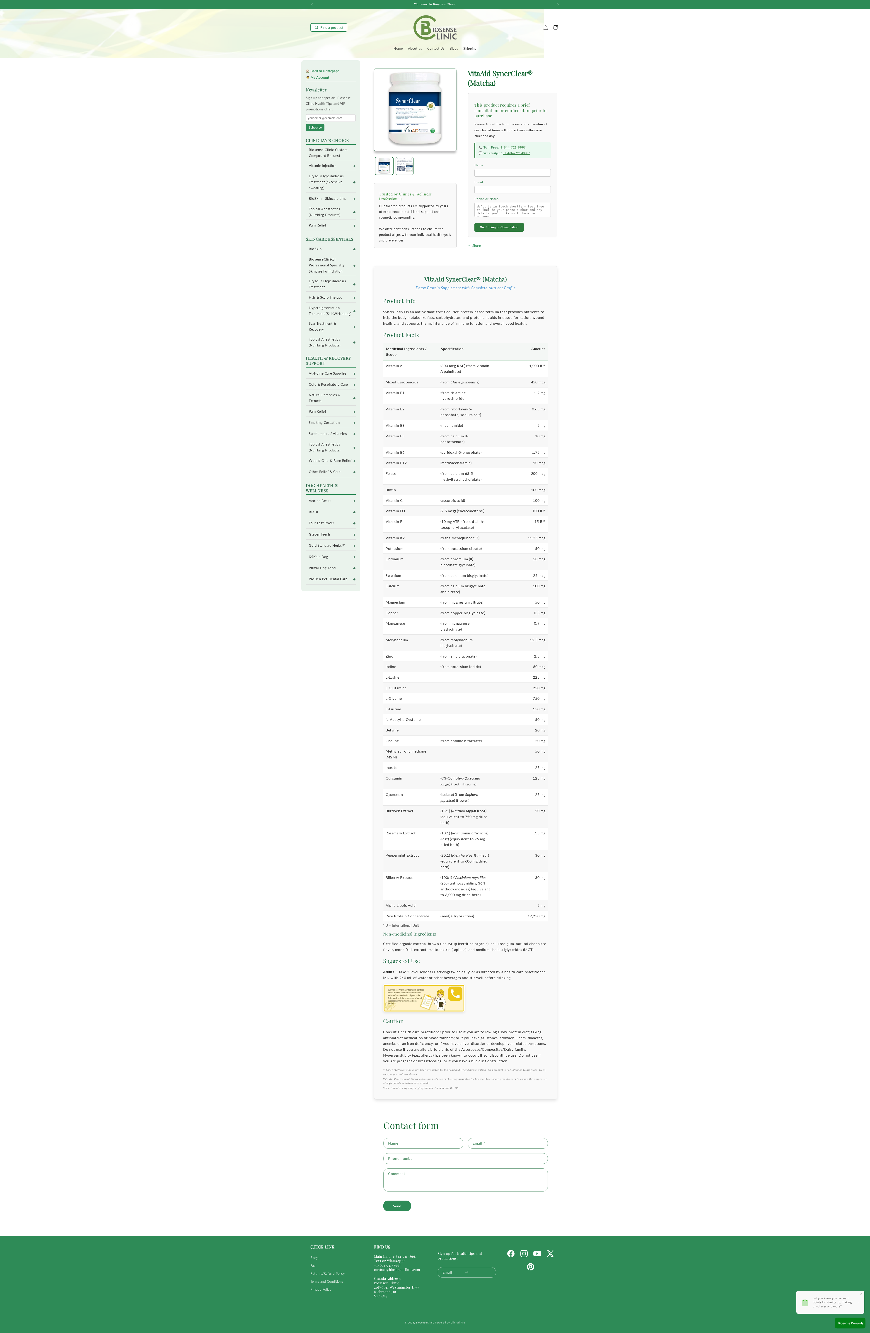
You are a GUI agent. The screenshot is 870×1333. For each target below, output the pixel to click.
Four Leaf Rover (321, 523)
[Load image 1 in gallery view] (384, 166)
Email (478, 182)
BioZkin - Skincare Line (328, 198)
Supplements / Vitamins (328, 434)
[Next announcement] (558, 4)
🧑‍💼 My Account (317, 77)
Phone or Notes (486, 199)
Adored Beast (320, 501)
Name (478, 165)
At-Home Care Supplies (328, 373)
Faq (313, 1265)
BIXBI (313, 512)
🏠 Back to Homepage (322, 71)
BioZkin (315, 249)
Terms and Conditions (326, 1281)
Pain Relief (317, 225)
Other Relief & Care (325, 472)
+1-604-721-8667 (516, 153)
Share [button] (476, 246)
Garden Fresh (319, 534)
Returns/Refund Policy (327, 1273)
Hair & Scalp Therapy (326, 297)
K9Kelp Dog (318, 557)
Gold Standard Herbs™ (327, 545)
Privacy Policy (320, 1289)
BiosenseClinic (425, 1322)
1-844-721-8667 (513, 147)
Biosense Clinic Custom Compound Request (328, 153)
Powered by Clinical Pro (450, 1322)
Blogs (314, 1258)
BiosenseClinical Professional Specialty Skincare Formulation (327, 265)
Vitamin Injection (322, 166)
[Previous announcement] (312, 4)
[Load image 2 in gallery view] (405, 166)
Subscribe (315, 127)
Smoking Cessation (324, 422)
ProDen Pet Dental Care (328, 579)
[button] (328, 27)
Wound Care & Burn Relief (330, 461)
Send (397, 1206)
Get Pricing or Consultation (499, 227)
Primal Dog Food (322, 568)
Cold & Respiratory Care (328, 384)
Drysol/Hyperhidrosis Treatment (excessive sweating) (326, 182)
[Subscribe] (466, 1272)
